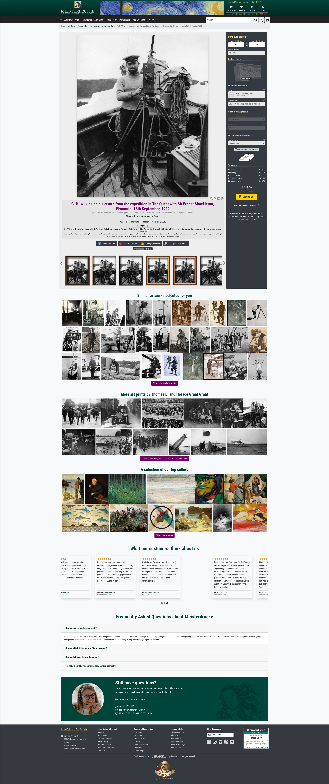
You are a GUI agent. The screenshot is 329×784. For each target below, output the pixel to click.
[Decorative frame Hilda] (146, 270)
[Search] (256, 20)
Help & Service (138, 20)
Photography (82, 26)
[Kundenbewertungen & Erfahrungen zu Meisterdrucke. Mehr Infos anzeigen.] (256, 738)
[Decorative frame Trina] (92, 270)
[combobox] (246, 53)
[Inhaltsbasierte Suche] (261, 20)
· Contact (101, 732)
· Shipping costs (139, 738)
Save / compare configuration (247, 149)
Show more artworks (164, 535)
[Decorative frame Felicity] (119, 270)
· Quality (137, 741)
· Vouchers (137, 748)
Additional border (233, 50)
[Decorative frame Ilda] (200, 270)
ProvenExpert (93, 592)
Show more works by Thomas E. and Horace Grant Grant (164, 458)
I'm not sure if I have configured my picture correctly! (90, 665)
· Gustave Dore (176, 748)
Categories (87, 20)
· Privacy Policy (103, 741)
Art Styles (98, 20)
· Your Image (138, 732)
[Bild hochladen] (267, 20)
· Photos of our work (141, 745)
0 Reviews (148, 249)
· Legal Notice (102, 735)
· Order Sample (139, 751)
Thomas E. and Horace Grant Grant (102, 26)
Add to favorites (129, 243)
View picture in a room (177, 243)
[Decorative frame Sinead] (66, 270)
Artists (77, 20)
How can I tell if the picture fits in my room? (86, 648)
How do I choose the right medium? (82, 657)
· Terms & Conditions (105, 738)
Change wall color (152, 243)
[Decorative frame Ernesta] (173, 270)
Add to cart (248, 196)
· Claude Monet (176, 735)
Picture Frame (111, 20)
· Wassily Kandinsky (177, 741)
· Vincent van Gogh (177, 732)
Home (63, 26)
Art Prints (68, 20)
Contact (150, 19)
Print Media (124, 20)
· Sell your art (138, 735)
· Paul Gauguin (176, 738)
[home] (61, 19)
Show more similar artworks (164, 383)
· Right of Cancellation (105, 745)
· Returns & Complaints (106, 748)
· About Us (101, 751)
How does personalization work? (81, 628)
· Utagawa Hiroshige (178, 745)
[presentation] (61, 263)
